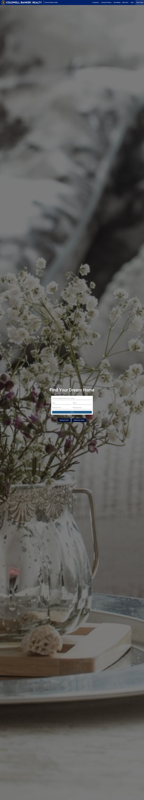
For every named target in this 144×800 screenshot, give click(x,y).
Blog (133, 3)
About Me (126, 3)
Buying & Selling (107, 3)
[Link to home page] (22, 2)
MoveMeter (117, 2)
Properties (96, 3)
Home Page (139, 2)
